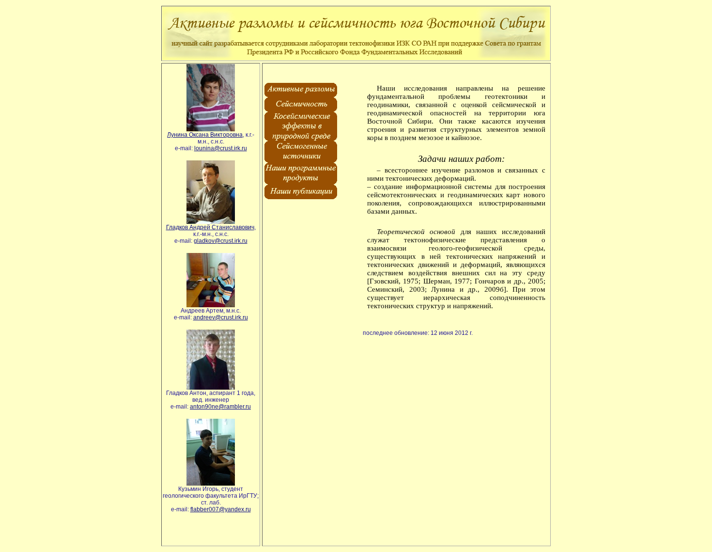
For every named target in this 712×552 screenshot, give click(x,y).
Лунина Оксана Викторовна (205, 134)
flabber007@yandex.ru (220, 509)
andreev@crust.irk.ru (220, 317)
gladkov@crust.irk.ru (221, 240)
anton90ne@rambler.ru (220, 406)
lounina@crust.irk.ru (220, 148)
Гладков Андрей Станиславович (210, 227)
